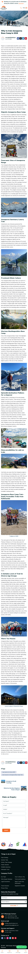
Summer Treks (4, 860)
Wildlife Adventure (5, 867)
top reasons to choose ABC (9, 772)
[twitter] (5, 938)
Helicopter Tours (5, 869)
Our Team (3, 877)
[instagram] (7, 938)
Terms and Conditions (20, 879)
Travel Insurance (5, 885)
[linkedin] (10, 938)
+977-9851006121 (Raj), (11, 916)
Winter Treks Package (6, 862)
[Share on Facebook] (18, 38)
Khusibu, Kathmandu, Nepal (11, 930)
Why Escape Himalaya (6, 879)
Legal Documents (5, 881)
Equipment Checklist (20, 885)
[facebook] (2, 938)
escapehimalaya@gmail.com (12, 925)
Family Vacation (5, 864)
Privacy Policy (4, 888)
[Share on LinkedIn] (23, 38)
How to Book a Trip (20, 877)
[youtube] (13, 938)
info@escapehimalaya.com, (11, 923)
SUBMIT (6, 830)
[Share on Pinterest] (26, 38)
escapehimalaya (10, 37)
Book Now (21, 3)
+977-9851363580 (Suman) (12, 918)
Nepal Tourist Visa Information (19, 882)
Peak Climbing (4, 857)
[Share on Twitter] (20, 38)
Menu (24, 8)
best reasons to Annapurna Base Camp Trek (13, 774)
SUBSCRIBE (13, 905)
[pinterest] (15, 938)
